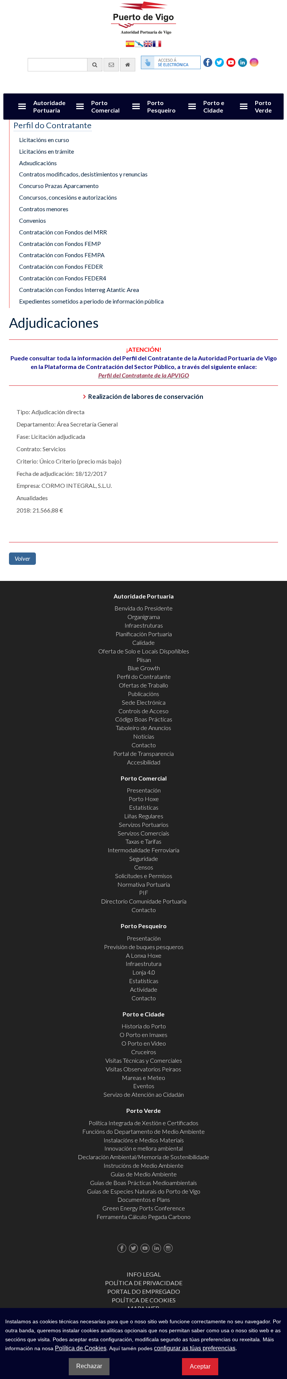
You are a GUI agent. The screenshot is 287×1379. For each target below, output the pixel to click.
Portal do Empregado (143, 1291)
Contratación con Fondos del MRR (63, 232)
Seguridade (143, 858)
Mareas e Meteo (143, 1077)
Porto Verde (263, 106)
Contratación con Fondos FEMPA (62, 254)
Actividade (143, 989)
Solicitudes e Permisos (143, 875)
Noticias (143, 736)
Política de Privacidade (143, 1282)
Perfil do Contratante (144, 676)
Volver (22, 558)
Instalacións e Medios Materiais (144, 1139)
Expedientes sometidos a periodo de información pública (91, 301)
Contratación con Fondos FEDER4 (62, 277)
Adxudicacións (38, 162)
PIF (143, 892)
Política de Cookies (144, 1299)
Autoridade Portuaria (49, 106)
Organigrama (143, 616)
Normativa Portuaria (143, 884)
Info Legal (144, 1274)
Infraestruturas (143, 625)
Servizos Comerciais (143, 833)
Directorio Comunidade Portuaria (143, 901)
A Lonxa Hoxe (143, 955)
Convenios (32, 220)
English (148, 43)
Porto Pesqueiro (161, 106)
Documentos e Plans (143, 1199)
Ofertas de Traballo (143, 685)
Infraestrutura (143, 963)
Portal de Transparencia (143, 753)
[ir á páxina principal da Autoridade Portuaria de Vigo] (143, 17)
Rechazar (89, 1366)
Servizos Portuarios (144, 824)
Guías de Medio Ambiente (144, 1174)
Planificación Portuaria (143, 633)
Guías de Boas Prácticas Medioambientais (143, 1182)
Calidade (143, 642)
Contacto (144, 744)
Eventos (143, 1085)
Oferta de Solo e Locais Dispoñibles (143, 651)
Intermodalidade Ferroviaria (143, 849)
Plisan (143, 659)
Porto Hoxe (144, 798)
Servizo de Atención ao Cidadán (144, 1094)
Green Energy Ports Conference (143, 1208)
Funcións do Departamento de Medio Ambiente (143, 1131)
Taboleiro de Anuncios (143, 727)
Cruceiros (143, 1051)
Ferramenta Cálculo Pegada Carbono (143, 1216)
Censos (143, 867)
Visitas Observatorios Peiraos (143, 1068)
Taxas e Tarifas (143, 841)
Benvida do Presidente (143, 608)
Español (130, 43)
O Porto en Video (143, 1043)
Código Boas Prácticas (143, 719)
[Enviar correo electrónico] (111, 64)
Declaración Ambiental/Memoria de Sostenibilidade (143, 1156)
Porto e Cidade (213, 106)
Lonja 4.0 (143, 972)
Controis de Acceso (143, 710)
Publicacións (143, 693)
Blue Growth (143, 667)
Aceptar (200, 1366)
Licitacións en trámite (46, 151)
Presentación (144, 790)
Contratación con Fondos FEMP (60, 243)
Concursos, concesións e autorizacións (68, 197)
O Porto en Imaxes (143, 1034)
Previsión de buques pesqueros (143, 946)
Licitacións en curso (44, 139)
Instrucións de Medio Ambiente (143, 1165)
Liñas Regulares (143, 815)
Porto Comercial (105, 106)
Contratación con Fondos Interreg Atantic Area (79, 289)
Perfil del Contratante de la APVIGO (143, 375)
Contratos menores (43, 208)
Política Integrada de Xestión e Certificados (143, 1122)
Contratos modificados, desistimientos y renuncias (83, 174)
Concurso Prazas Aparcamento (59, 185)
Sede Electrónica (144, 702)
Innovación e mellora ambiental (143, 1148)
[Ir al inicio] (127, 64)
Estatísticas (143, 807)
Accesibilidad (143, 762)
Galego (139, 43)
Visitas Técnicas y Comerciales (143, 1060)
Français (156, 43)
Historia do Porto (143, 1025)
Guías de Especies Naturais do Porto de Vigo (143, 1191)
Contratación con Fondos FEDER (61, 266)
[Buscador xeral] (94, 64)
